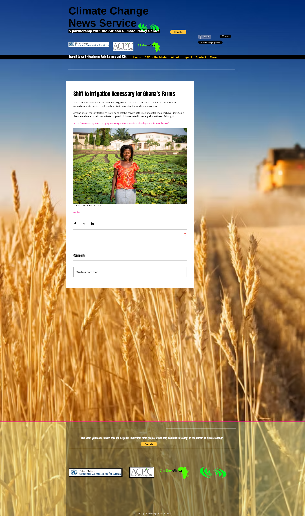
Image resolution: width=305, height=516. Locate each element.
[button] (178, 32)
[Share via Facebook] (75, 223)
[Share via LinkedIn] (92, 223)
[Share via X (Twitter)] (83, 223)
